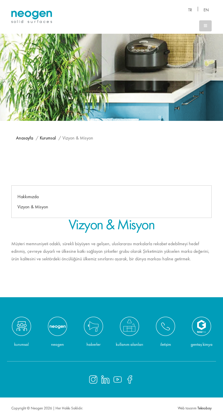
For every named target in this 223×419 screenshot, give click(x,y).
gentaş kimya (202, 344)
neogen (57, 344)
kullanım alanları (129, 344)
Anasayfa (24, 138)
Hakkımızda (28, 197)
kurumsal (21, 344)
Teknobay (204, 408)
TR (190, 9)
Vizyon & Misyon (32, 207)
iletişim (165, 344)
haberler (93, 344)
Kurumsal (48, 138)
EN (206, 9)
